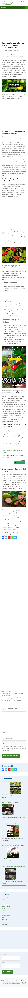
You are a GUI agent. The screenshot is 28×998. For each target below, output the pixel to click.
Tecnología (4, 919)
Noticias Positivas (6, 906)
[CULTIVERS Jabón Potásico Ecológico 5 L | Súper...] (14, 451)
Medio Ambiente (5, 904)
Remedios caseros (6, 915)
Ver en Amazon (20, 462)
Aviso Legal (14, 980)
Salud (3, 917)
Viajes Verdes (5, 924)
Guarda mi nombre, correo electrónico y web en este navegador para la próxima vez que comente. (14, 748)
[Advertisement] (14, 26)
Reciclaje (4, 913)
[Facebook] (3, 537)
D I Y (3, 899)
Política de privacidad (22, 980)
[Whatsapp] (12, 537)
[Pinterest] (9, 537)
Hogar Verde (5, 901)
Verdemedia (4, 922)
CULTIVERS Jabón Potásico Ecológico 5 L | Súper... (13, 456)
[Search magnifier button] (26, 7)
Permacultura (7, 691)
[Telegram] (15, 537)
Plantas (3, 910)
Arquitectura (5, 897)
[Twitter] (6, 537)
